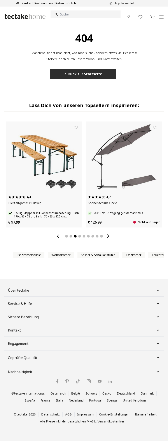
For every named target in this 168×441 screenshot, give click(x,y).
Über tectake (18, 290)
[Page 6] (88, 236)
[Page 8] (97, 236)
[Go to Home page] (25, 16)
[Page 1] (66, 236)
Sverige (112, 400)
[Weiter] (108, 236)
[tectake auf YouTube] (100, 381)
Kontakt (14, 330)
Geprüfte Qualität (22, 357)
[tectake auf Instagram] (89, 381)
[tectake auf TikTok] (78, 381)
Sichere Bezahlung (23, 317)
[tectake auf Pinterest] (67, 381)
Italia (59, 400)
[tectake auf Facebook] (57, 381)
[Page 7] (92, 236)
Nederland (76, 400)
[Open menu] (161, 14)
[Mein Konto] (128, 17)
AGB (68, 414)
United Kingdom (134, 400)
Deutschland (126, 393)
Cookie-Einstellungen (114, 414)
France (45, 400)
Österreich (58, 393)
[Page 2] (71, 236)
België (75, 393)
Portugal (95, 400)
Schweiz (91, 393)
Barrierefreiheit (146, 414)
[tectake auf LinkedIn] (110, 381)
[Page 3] (75, 236)
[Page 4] (79, 236)
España (29, 400)
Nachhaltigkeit (20, 371)
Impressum (85, 414)
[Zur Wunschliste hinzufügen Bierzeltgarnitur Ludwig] (76, 127)
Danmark (147, 393)
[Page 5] (84, 236)
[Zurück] (59, 236)
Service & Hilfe (20, 303)
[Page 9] (101, 236)
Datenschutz (50, 414)
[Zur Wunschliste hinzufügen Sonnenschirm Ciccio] (155, 127)
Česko (106, 393)
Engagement (18, 343)
